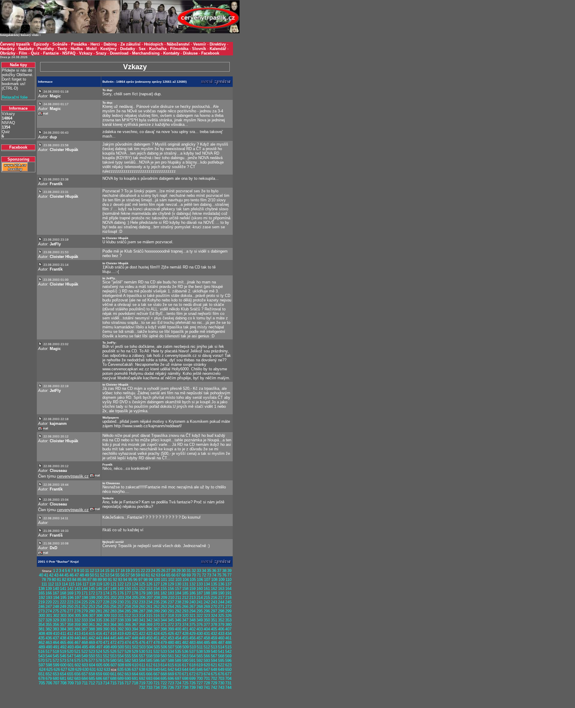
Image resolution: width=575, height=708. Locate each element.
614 (164, 665)
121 (113, 584)
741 (207, 687)
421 (135, 633)
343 (156, 620)
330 (63, 620)
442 (92, 638)
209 (164, 597)
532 (156, 651)
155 (164, 588)
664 (135, 674)
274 (49, 611)
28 (173, 570)
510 (193, 647)
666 (149, 674)
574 (70, 660)
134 (207, 584)
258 (128, 606)
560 (164, 656)
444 (106, 638)
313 (135, 615)
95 (130, 579)
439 (70, 638)
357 (63, 624)
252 (84, 606)
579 (106, 660)
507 (171, 647)
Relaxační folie (15, 97)
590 (185, 660)
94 (125, 579)
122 (120, 584)
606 (106, 665)
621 (214, 665)
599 (56, 665)
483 (192, 642)
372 (171, 624)
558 (149, 656)
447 (128, 638)
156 (171, 588)
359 (77, 624)
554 (120, 656)
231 (128, 602)
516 (41, 651)
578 (99, 660)
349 (199, 620)
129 (171, 584)
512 (207, 647)
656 (77, 674)
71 (199, 575)
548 (77, 656)
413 (77, 633)
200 (99, 597)
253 (92, 606)
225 (84, 602)
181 (156, 593)
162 (214, 588)
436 (49, 638)
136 (221, 584)
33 (199, 570)
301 (49, 615)
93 (120, 579)
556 (135, 656)
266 (185, 606)
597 (42, 665)
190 (221, 593)
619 (199, 665)
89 (100, 579)
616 (178, 665)
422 (142, 633)
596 (228, 660)
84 (74, 579)
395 (142, 629)
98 (145, 579)
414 (84, 633)
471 (106, 642)
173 (99, 593)
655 (70, 674)
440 (77, 638)
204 (128, 597)
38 (224, 570)
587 (164, 660)
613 (156, 665)
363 (106, 624)
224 (77, 602)
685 (92, 678)
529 (135, 651)
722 (164, 683)
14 (102, 570)
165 (41, 593)
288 (149, 611)
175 (113, 593)
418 (113, 633)
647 (207, 669)
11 (87, 570)
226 (92, 602)
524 (99, 651)
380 (228, 624)
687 (106, 678)
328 (49, 620)
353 (228, 620)
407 (228, 629)
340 (135, 620)
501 (128, 647)
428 (185, 633)
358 (70, 624)
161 (207, 588)
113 (58, 584)
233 (142, 602)
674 (207, 674)
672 (192, 674)
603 (85, 665)
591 (192, 660)
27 (168, 570)
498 (106, 647)
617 (185, 665)
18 (122, 570)
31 (189, 570)
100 (157, 579)
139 (49, 588)
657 (84, 674)
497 (99, 647)
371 (164, 624)
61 (148, 575)
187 (199, 593)
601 (70, 665)
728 (207, 683)
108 (214, 579)
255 (106, 606)
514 (221, 647)
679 (49, 678)
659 (99, 674)
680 (56, 678)
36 (214, 570)
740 (199, 687)
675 (214, 674)
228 (106, 602)
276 (63, 611)
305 (78, 615)
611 (142, 665)
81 (59, 579)
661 (113, 674)
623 (228, 665)
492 (63, 647)
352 (221, 620)
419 (120, 633)
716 (120, 683)
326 (228, 615)
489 (42, 647)
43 (56, 575)
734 (156, 687)
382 (49, 629)
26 (163, 570)
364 (113, 624)
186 (192, 593)
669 (171, 674)
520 (70, 651)
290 (164, 611)
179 (142, 593)
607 (114, 665)
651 (41, 674)
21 (138, 570)
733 (149, 687)
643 (178, 669)
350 (207, 620)
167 (56, 593)
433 (221, 633)
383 (56, 629)
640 (156, 669)
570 (41, 660)
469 (92, 642)
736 (171, 687)
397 (156, 629)
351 (214, 620)
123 (128, 584)
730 (221, 683)
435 (41, 638)
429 (192, 633)
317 (164, 615)
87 (89, 579)
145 (92, 588)
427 (178, 633)
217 (221, 597)
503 (142, 647)
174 (106, 593)
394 (135, 629)
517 (49, 651)
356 (56, 624)
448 (135, 638)
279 (84, 611)
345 (171, 620)
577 (92, 660)
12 (92, 570)
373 (178, 624)
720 (149, 683)
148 (113, 588)
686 (99, 678)
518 (56, 651)
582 (128, 660)
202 (114, 597)
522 (84, 651)
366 (128, 624)
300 (42, 615)
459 (214, 638)
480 (171, 642)
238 (178, 602)
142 (70, 588)
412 (70, 633)
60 (143, 575)
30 (183, 570)
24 (153, 570)
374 (185, 624)
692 (142, 678)
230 (120, 602)
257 (120, 606)
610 (135, 665)
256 (113, 606)
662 (120, 674)
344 (164, 620)
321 (192, 615)
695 (164, 678)
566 (207, 656)
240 (192, 602)
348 (192, 620)
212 (185, 597)
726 (192, 683)
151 (135, 588)
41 (46, 575)
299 (228, 611)
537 (192, 651)
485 (207, 642)
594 (214, 660)
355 (49, 624)
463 (49, 642)
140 (56, 588)
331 (70, 620)
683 (77, 678)
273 (41, 611)
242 (207, 602)
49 (87, 575)
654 (63, 674)
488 (228, 642)
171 (84, 593)
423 (149, 633)
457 (199, 638)
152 (142, 588)
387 (84, 629)
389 (99, 629)
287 (142, 611)
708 (63, 683)
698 (185, 678)
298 (221, 611)
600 (63, 665)
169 (70, 593)
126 (149, 584)
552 (106, 656)
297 (214, 611)
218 (228, 597)
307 (92, 615)
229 (113, 602)
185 (185, 593)
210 (171, 597)
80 (54, 579)
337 (113, 620)
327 (41, 620)
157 (178, 588)
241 (199, 602)
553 (113, 656)
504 (149, 647)
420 (128, 633)
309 (106, 615)
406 (221, 629)
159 (192, 588)
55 (117, 575)
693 (149, 678)
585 (149, 660)
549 (84, 656)
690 (128, 678)
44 (61, 575)
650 (228, 669)
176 (120, 593)
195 (63, 597)
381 (41, 629)
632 (100, 669)
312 (128, 615)
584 (142, 660)
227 (99, 602)
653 (56, 674)
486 (214, 642)
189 (214, 593)
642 (171, 669)
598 (49, 665)
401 (185, 629)
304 (70, 615)
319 (178, 615)
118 (92, 584)
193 (49, 597)
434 (228, 633)
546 (63, 656)
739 (192, 687)
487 (221, 642)
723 (171, 683)
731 (228, 683)
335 (99, 620)
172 (92, 593)
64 (163, 575)
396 (149, 629)
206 (142, 597)
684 (84, 678)
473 (120, 642)
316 (156, 615)
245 (228, 602)
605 (99, 665)
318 (171, 615)
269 (207, 606)
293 (185, 611)
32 (194, 570)
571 (49, 660)
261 (149, 606)
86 (84, 579)
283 (113, 611)
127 (156, 584)
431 (207, 633)
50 (92, 575)
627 (64, 669)
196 (70, 597)
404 (207, 629)
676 (221, 674)
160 (199, 588)
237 (171, 602)
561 (171, 656)
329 (56, 620)
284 (120, 611)
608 (121, 665)
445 (113, 638)
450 (149, 638)
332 (77, 620)
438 (63, 638)
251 (77, 606)
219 (41, 602)
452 (164, 638)
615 (171, 665)
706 (49, 683)
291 (171, 611)
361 (92, 624)
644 (185, 669)
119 (99, 584)
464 (56, 642)
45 (66, 575)
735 (164, 687)
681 (63, 678)
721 (156, 683)
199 (92, 597)
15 (107, 570)
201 (106, 597)
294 (192, 611)
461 (228, 638)
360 (84, 624)
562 (178, 656)
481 (178, 642)
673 (199, 674)
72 (204, 575)
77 (229, 575)
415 (92, 633)
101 (164, 579)
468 (84, 642)
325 (221, 615)
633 (107, 669)
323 (207, 615)
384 (63, 629)
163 (221, 588)
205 (135, 597)
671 (185, 674)
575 (77, 660)
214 (199, 597)
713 (99, 683)
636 (128, 669)
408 (42, 633)
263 (164, 606)
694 (156, 678)
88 (95, 579)
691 (135, 678)
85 (79, 579)
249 (63, 606)
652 (49, 674)
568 (221, 656)
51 (97, 575)
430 (199, 633)
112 (51, 584)
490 (49, 647)
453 (171, 638)
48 (82, 575)
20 (133, 570)
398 (164, 629)
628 (71, 669)
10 (82, 570)
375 (192, 624)
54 (112, 575)
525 (106, 651)
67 (178, 575)
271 (221, 606)
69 (189, 575)
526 (113, 651)
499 (114, 647)
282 (106, 611)
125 (142, 584)
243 (214, 602)
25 (158, 570)
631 (93, 669)
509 (185, 647)
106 (200, 579)
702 (214, 678)
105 (193, 579)
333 (84, 620)
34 (204, 570)
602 (78, 665)
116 (78, 584)
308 (99, 615)
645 (192, 669)
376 (199, 624)
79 (49, 579)
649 (221, 669)
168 (63, 593)
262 (156, 606)
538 (199, 651)
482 (185, 642)
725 (185, 683)
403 (199, 629)
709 (70, 683)
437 (56, 638)
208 (157, 597)
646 (199, 669)
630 (85, 669)
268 (199, 606)
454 (178, 638)
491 (56, 647)
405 (214, 629)
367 (135, 624)
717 (128, 683)
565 (199, 656)
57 (127, 575)
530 (142, 651)
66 (173, 575)
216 (214, 597)
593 (207, 660)
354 (41, 624)
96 (135, 579)
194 (56, 597)
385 (70, 629)
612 (149, 665)
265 (178, 606)
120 (106, 584)
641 (164, 669)
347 (185, 620)
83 (69, 579)
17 (117, 570)
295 (199, 611)
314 (142, 615)
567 (214, 656)
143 (77, 588)
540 (214, 651)
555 (128, 656)
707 (56, 683)
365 (120, 624)
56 (122, 575)
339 (128, 620)
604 (92, 665)
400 (178, 629)
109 (221, 579)
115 (72, 584)
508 (178, 647)
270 (214, 606)
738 (185, 687)
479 (164, 642)
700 (199, 678)
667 (156, 674)
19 (127, 570)
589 (178, 660)
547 (70, 656)
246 (41, 606)
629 (78, 669)
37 (219, 570)
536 (185, 651)
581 (120, 660)
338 (120, 620)
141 (63, 588)
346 (178, 620)
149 (120, 588)
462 (41, 642)
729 (214, 683)
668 (164, 674)
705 (42, 683)
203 (121, 597)
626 (57, 669)
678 (41, 678)
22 (143, 570)
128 (164, 584)
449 (142, 638)
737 (178, 687)
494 (78, 647)
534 (171, 651)
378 (214, 624)
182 (164, 593)
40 (41, 575)
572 (56, 660)
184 (178, 593)
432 (214, 633)
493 (70, 647)
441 (84, 638)
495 (85, 647)
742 (214, 687)
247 (49, 606)
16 (112, 570)
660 (106, 674)
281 (99, 611)
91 (110, 579)
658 (92, 674)
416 (99, 633)
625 (49, 669)
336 (106, 620)
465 (63, 642)
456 (192, 638)
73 (209, 575)
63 (158, 575)
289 (156, 611)
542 (228, 651)
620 (207, 665)
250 (70, 606)
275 (56, 611)
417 (106, 633)
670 (178, 674)
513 (214, 647)
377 (207, 624)
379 (221, 624)
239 (185, 602)
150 (128, 588)
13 (97, 570)
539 (207, 651)
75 (219, 575)
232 (135, 602)
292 (178, 611)
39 (229, 570)
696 (171, 678)
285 (128, 611)
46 (71, 575)
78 (44, 579)
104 (185, 579)
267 (192, 606)
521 (77, 651)
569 (228, 656)
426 (171, 633)
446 (120, 638)
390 (106, 629)
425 (164, 633)
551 (99, 656)
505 (157, 647)
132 (192, 584)
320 (185, 615)
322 (199, 615)
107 (207, 579)
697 (178, 678)
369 (149, 624)
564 (192, 656)
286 (135, 611)
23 (148, 570)
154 (156, 588)
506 (164, 647)
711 (85, 683)
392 (120, 629)
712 (92, 683)
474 (128, 642)
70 (194, 575)
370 (156, 624)
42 (51, 575)
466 (70, 642)
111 (44, 584)
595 (221, 660)
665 (142, 674)
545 (56, 656)
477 (149, 642)
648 (214, 669)
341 (142, 620)
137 (228, 584)
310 (114, 615)
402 (192, 629)
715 (113, 683)
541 (221, 651)
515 (228, 647)
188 (207, 593)
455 (185, 638)
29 (178, 570)
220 (49, 602)
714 (106, 683)
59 (138, 575)
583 (135, 660)
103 (178, 579)
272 (228, 606)
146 (99, 588)
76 (224, 575)
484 (199, 642)
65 (168, 575)
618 (192, 665)
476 (142, 642)
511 (200, 647)
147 (106, 588)
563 (185, 656)
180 (149, 593)
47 (77, 575)
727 (199, 683)
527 (120, 651)
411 (63, 633)
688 (113, 678)
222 (63, 602)
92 (115, 579)
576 (84, 660)
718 (135, 683)
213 (192, 597)
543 (41, 656)
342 (149, 620)
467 (77, 642)
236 (164, 602)
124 (135, 584)
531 (149, 651)
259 (135, 606)
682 (70, 678)
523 (92, 651)
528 (128, 651)
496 (92, 647)
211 (178, 597)
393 (128, 629)
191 (228, 593)
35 (209, 570)
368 (142, 624)
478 (156, 642)
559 (156, 656)
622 (221, 665)
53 (107, 575)
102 (171, 579)
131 (185, 584)
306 (85, 615)
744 (228, 687)
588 (171, 660)
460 (221, 638)
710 (78, 683)
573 (63, 660)
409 (49, 633)
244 (221, 602)
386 (77, 629)
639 (149, 669)
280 (92, 611)
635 (120, 669)
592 (199, 660)
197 (78, 597)
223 (70, 602)
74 (214, 575)
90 (105, 579)
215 (207, 597)
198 (85, 597)
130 (178, 584)
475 (135, 642)
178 (135, 593)
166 (49, 593)
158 (185, 588)
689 (120, 678)
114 (65, 584)
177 (128, 593)
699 (192, 678)
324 (214, 615)
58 (133, 575)
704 (228, 678)
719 (142, 683)
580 (113, 660)
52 (102, 575)
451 (156, 638)
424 (156, 633)
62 (153, 575)
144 (84, 588)
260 (142, 606)
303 (63, 615)
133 (199, 584)
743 (221, 687)
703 (221, 678)
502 (135, 647)
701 (207, 678)
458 (207, 638)
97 (140, 579)
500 (121, 647)
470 (99, 642)
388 (92, 629)
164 (228, 588)
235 (156, 602)
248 (56, 606)
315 (149, 615)
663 (128, 674)
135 (214, 584)
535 (178, 651)
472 (113, 642)
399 (171, 629)
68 (183, 575)
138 (41, 588)
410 (56, 633)
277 (70, 611)
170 (77, 593)
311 (121, 615)
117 (85, 584)
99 (151, 579)
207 (149, 597)
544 (49, 656)
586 (156, 660)
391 (113, 629)
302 (56, 615)
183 (171, 593)
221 (56, 602)
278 (77, 611)
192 (42, 597)
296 (207, 611)
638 (142, 669)
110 (228, 579)
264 (171, 606)
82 (64, 579)
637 (135, 669)
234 (149, 602)
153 (149, 588)
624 (42, 669)
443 (99, 638)
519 (63, 651)
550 (92, 656)
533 (164, 651)
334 (92, 620)
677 (228, 674)
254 (99, 606)
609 (128, 665)
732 (142, 687)
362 (99, 624)
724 (178, 683)
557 (142, 656)
